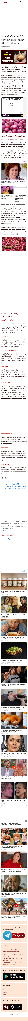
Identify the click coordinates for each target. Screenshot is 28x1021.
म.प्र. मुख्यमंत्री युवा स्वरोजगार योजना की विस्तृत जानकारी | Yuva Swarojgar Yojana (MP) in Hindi (7, 526)
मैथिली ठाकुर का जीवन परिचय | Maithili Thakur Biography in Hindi (20, 524)
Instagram (5, 992)
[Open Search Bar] (20, 2)
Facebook (5, 989)
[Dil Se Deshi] (4, 2)
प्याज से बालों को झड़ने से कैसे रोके (13, 484)
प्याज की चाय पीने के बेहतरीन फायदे (13, 482)
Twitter (4, 994)
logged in (10, 539)
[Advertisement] (14, 20)
